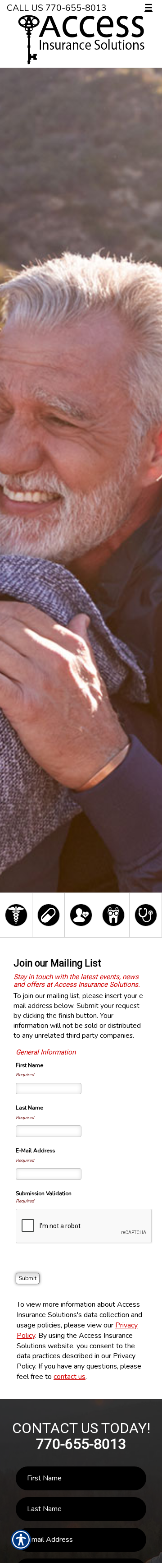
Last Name (29, 1107)
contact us (70, 1377)
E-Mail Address (35, 1150)
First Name (29, 1065)
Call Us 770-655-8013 (57, 8)
